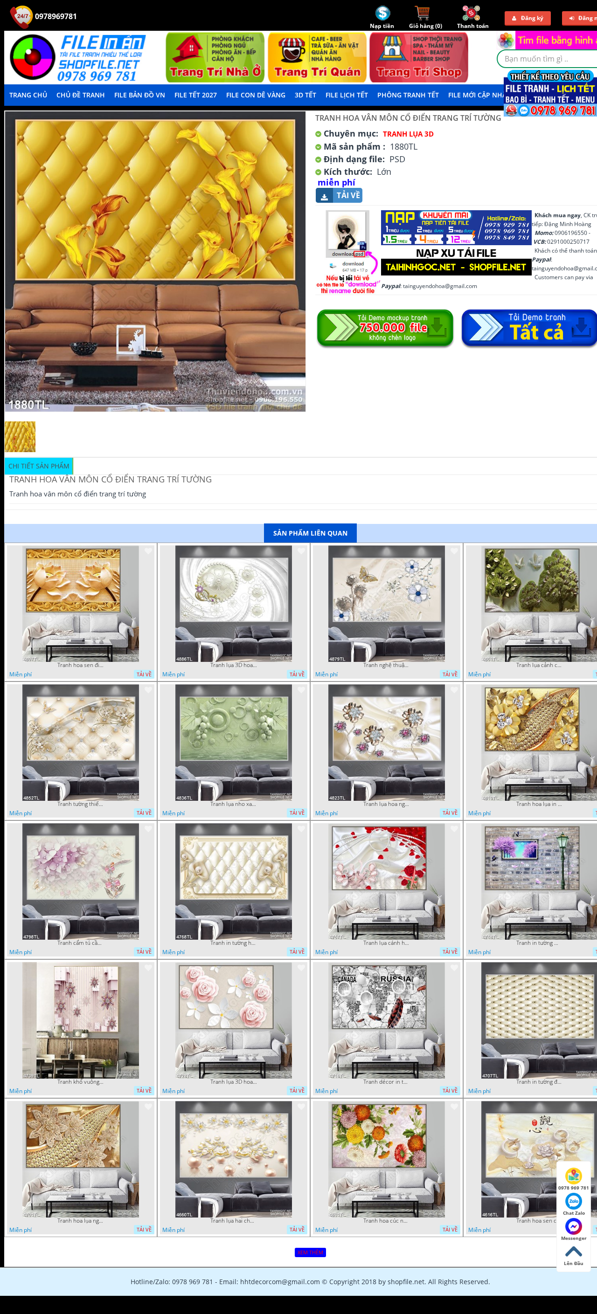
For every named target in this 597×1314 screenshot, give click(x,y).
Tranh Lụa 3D (408, 133)
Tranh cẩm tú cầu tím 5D (80, 943)
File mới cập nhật (479, 94)
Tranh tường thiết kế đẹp (80, 804)
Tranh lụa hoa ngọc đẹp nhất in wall (386, 804)
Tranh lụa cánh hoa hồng (386, 943)
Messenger (574, 1238)
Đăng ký (532, 18)
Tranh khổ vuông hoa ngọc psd (80, 1082)
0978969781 (55, 16)
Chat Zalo (574, 1213)
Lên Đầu (573, 1263)
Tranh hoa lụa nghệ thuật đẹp (80, 1221)
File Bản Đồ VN (139, 94)
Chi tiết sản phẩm (38, 465)
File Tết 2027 (195, 94)
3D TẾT (305, 94)
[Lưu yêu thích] (148, 551)
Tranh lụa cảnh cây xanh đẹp (539, 665)
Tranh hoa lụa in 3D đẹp (539, 804)
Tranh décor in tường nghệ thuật (386, 1082)
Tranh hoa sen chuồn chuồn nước (539, 1221)
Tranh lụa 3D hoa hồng (233, 1082)
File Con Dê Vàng (255, 94)
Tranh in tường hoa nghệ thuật (233, 943)
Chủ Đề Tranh (80, 94)
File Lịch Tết (347, 94)
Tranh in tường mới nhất (539, 943)
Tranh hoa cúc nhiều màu (386, 1221)
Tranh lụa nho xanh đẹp (233, 804)
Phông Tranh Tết (408, 94)
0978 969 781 (573, 1187)
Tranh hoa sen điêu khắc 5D (80, 665)
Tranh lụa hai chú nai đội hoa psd (233, 1221)
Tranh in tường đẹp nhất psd (539, 1082)
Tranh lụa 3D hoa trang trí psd (233, 665)
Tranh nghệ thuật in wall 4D (386, 665)
